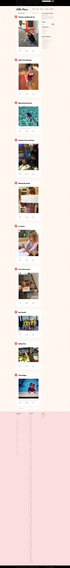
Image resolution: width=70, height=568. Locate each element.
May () (31, 419)
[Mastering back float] (25, 103)
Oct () (31, 424)
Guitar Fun (48, 43)
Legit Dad (33, 51)
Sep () (31, 423)
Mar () (31, 417)
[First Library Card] (24, 269)
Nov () (31, 437)
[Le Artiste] (21, 226)
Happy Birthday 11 (45, 31)
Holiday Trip (44, 28)
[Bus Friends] (22, 312)
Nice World (43, 416)
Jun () (31, 432)
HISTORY (42, 9)
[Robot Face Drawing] (24, 60)
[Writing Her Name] (24, 183)
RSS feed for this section (35, 13)
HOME (33, 9)
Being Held (47, 44)
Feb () (31, 416)
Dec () (31, 438)
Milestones (17, 414)
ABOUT (37, 9)
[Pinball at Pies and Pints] (26, 140)
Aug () (31, 422)
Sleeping (17, 453)
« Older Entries (20, 408)
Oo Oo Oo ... (48, 48)
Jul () (30, 421)
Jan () (31, 415)
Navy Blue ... (47, 45)
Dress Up (44, 32)
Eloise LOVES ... (47, 39)
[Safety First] (22, 344)
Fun (16, 416)
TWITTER (46, 9)
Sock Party (50, 40)
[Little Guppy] (22, 375)
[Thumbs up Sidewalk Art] (26, 17)
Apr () (31, 418)
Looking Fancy (44, 33)
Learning (26, 51)
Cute (16, 455)
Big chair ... (47, 38)
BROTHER (51, 9)
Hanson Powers (44, 414)
